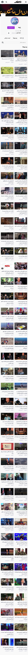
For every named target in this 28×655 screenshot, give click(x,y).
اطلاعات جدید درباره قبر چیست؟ (7, 211)
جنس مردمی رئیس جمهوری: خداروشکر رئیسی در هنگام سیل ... (21, 60)
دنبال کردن (10, 27)
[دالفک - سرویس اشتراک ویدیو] (19, 2)
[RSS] (3, 15)
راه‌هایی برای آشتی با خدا (23, 256)
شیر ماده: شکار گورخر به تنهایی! (7, 76)
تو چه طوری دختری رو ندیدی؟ (22, 632)
